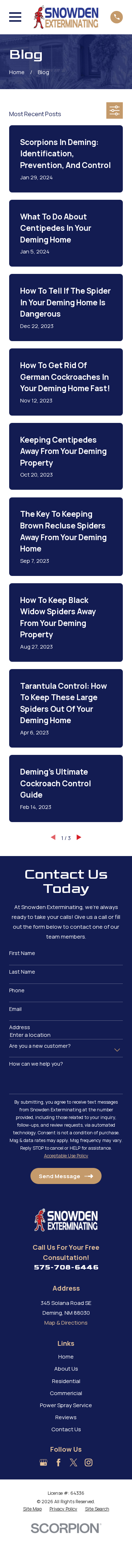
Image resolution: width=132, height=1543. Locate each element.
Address (19, 1027)
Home (66, 1356)
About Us (66, 1368)
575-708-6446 (66, 1267)
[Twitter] (73, 1462)
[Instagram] (88, 1462)
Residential (66, 1381)
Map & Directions (66, 1322)
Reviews (66, 1417)
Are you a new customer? (40, 1046)
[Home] (66, 17)
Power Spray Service (66, 1405)
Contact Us (66, 1429)
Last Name (22, 972)
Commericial (66, 1393)
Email (15, 1009)
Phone (17, 991)
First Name (22, 953)
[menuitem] (32, 1509)
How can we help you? (36, 1064)
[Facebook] (58, 1462)
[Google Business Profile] (43, 1462)
